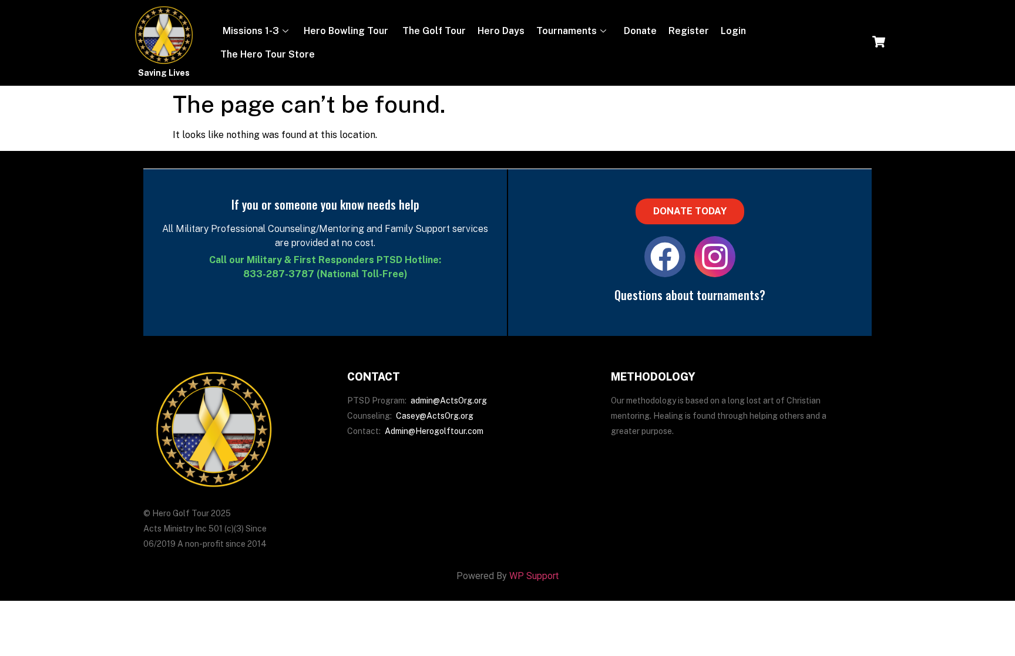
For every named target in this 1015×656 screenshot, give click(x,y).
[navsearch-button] (878, 43)
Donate (639, 30)
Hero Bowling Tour (346, 30)
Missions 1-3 (249, 30)
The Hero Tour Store (267, 54)
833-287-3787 (278, 274)
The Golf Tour (433, 30)
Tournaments (566, 30)
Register (688, 30)
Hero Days (501, 30)
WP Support (534, 575)
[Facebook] (664, 256)
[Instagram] (714, 256)
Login (733, 30)
